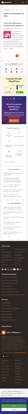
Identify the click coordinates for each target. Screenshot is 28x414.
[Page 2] (12, 236)
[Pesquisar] (22, 2)
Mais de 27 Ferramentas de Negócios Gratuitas (13, 295)
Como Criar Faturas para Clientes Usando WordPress (14, 24)
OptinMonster (5, 360)
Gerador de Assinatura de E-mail (10, 292)
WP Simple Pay (18, 363)
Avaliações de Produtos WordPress (10, 308)
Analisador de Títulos (7, 286)
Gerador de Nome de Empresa (9, 277)
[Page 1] (9, 236)
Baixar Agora (14, 121)
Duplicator (17, 360)
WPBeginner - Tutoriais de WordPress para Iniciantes (7, 2)
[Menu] (26, 2)
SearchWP (17, 371)
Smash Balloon (5, 375)
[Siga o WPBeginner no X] (11, 69)
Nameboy (4, 380)
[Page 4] (19, 236)
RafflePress (17, 374)
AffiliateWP (17, 382)
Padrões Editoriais (6, 252)
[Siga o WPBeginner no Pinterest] (11, 71)
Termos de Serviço (19, 252)
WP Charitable (18, 380)
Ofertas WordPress (6, 311)
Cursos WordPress (6, 303)
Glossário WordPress (7, 305)
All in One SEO (5, 366)
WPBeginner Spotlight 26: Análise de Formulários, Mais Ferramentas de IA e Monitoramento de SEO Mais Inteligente (12, 179)
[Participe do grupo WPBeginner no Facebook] (6, 71)
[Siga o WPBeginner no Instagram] (21, 69)
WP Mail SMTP (5, 372)
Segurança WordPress (7, 317)
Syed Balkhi (20, 341)
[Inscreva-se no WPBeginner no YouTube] (16, 69)
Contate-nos (5, 265)
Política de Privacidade (20, 249)
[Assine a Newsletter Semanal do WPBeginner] (21, 71)
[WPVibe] (14, 85)
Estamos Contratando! (20, 352)
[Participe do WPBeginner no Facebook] (6, 69)
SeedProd (4, 378)
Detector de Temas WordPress (9, 280)
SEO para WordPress (7, 314)
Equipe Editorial (8, 28)
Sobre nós (4, 249)
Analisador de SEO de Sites (8, 289)
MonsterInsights (6, 369)
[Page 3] (15, 236)
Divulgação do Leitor (17, 28)
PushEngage (18, 377)
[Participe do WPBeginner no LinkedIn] (16, 71)
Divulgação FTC (19, 255)
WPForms (4, 363)
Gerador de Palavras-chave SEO (10, 283)
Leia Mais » (11, 48)
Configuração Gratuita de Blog (9, 320)
